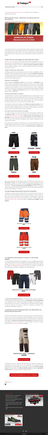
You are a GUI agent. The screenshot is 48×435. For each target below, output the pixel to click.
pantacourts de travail (15, 323)
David (10, 381)
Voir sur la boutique (13, 152)
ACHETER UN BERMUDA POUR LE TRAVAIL (24, 375)
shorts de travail (9, 61)
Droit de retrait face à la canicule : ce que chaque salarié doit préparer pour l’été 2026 (14, 404)
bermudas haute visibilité (14, 199)
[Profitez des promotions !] (34, 405)
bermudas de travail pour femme (17, 264)
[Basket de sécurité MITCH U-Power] (14, 425)
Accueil (6, 12)
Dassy (41, 181)
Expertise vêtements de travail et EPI (16, 12)
